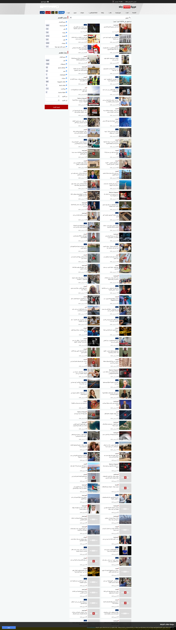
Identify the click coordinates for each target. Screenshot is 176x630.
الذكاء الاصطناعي (93, 12)
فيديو (75, 12)
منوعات (82, 12)
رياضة (102, 12)
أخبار (127, 12)
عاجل (53, 12)
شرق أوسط (118, 12)
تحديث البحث (56, 107)
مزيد (69, 12)
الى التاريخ (64, 100)
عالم (111, 12)
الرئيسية (134, 12)
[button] (48, 12)
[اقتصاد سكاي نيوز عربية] (61, 12)
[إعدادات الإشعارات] (56, 12)
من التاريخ (64, 96)
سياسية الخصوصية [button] (91, 627)
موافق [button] (9, 627)
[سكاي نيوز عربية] (127, 7)
